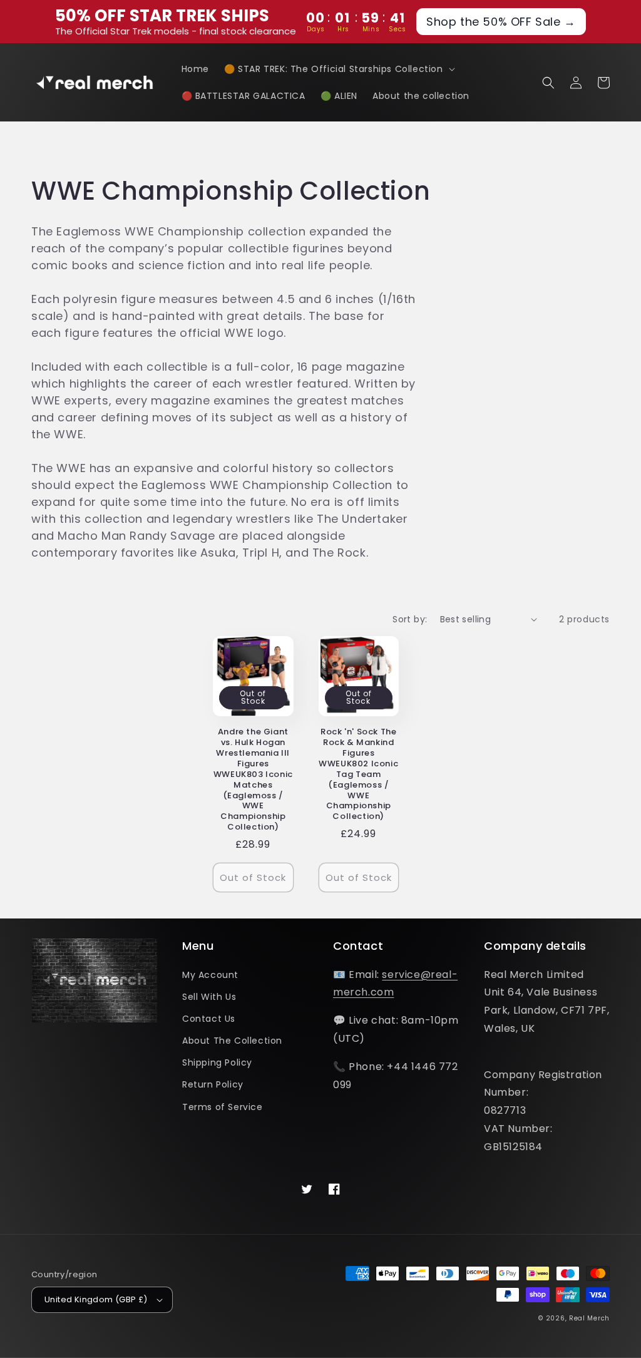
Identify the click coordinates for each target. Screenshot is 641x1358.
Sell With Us (209, 996)
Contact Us (208, 1018)
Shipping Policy (217, 1062)
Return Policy (213, 1084)
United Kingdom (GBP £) (96, 1299)
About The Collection (232, 1040)
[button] (338, 69)
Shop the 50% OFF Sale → (501, 21)
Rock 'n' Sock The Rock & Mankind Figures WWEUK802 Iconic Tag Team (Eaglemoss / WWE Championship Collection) (358, 774)
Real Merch (589, 1318)
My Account (210, 975)
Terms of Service (222, 1107)
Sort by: (409, 619)
